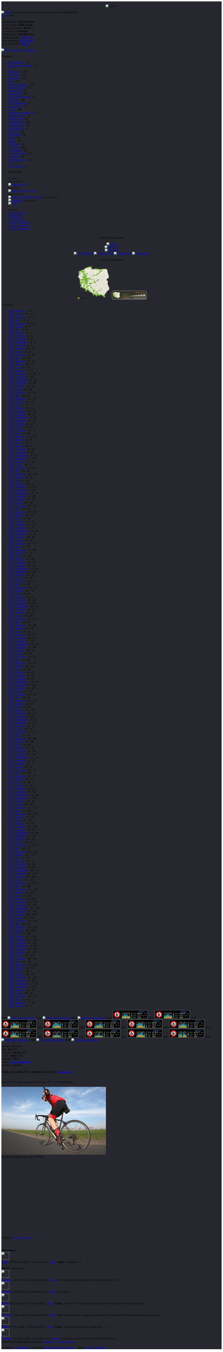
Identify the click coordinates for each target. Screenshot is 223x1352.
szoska (12, 140)
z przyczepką (15, 166)
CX (10, 68)
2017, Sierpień (16, 650)
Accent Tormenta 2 (18, 225)
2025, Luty (14, 367)
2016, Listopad (16, 678)
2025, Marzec (16, 364)
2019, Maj (14, 584)
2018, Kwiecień (17, 625)
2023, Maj (14, 433)
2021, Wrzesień (16, 496)
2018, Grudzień (17, 600)
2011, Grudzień (16, 864)
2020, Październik (18, 530)
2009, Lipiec (15, 955)
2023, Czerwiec (17, 430)
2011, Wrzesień (16, 873)
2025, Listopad (16, 339)
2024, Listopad (16, 376)
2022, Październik (18, 455)
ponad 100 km (16, 122)
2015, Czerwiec (17, 732)
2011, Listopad (16, 867)
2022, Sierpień (16, 461)
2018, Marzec (16, 628)
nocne (11, 109)
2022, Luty (14, 480)
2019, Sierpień (16, 574)
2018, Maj (14, 622)
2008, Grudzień (17, 977)
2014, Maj (14, 772)
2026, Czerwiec (17, 317)
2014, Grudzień (17, 750)
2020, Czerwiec (17, 543)
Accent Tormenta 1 (18, 222)
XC (10, 162)
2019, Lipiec (15, 578)
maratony (13, 100)
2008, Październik (18, 983)
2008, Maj (14, 999)
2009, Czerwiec (17, 958)
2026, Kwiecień (17, 323)
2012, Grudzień (17, 826)
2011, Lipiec (15, 879)
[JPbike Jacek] (50, 1039)
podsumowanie (16, 115)
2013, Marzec (16, 816)
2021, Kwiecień (17, 511)
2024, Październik (18, 379)
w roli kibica (15, 150)
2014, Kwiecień (17, 776)
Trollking (6, 1279)
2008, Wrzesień (16, 986)
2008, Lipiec (15, 993)
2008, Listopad (16, 980)
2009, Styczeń (16, 974)
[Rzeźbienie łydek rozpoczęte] (53, 1153)
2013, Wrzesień (16, 798)
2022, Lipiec (15, 464)
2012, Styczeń (16, 861)
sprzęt (11, 137)
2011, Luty (14, 895)
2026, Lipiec (15, 313)
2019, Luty (14, 593)
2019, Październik (18, 568)
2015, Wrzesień (16, 722)
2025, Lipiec (15, 351)
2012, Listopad (16, 829)
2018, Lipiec (15, 615)
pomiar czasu (15, 118)
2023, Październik (18, 417)
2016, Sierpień (16, 688)
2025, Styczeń (16, 370)
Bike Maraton (16, 62)
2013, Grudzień (17, 788)
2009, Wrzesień (16, 949)
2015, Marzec (16, 741)
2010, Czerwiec (17, 920)
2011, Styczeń (16, 898)
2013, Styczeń (16, 823)
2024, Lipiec (15, 389)
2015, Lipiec (15, 728)
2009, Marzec (16, 967)
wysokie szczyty (17, 159)
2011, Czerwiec (17, 883)
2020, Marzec (16, 552)
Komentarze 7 (65, 1071)
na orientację (15, 106)
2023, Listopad (16, 414)
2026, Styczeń (16, 332)
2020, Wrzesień (16, 533)
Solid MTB (14, 134)
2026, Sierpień (16, 310)
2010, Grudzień (17, 901)
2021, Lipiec (15, 502)
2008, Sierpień (16, 989)
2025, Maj (14, 357)
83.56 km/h (26, 40)
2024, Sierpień (16, 386)
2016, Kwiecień (17, 700)
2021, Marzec (16, 515)
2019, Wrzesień (16, 571)
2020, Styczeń (16, 559)
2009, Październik (18, 945)
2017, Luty (14, 669)
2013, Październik (18, 794)
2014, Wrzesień (16, 760)
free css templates (95, 1347)
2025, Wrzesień (16, 345)
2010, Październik (18, 908)
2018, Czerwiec (17, 618)
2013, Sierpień (16, 801)
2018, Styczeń (16, 634)
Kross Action (15, 219)
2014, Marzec (16, 779)
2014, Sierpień (16, 763)
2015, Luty (14, 744)
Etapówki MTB (17, 87)
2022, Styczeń (16, 483)
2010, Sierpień (16, 914)
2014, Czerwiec (17, 769)
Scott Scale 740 (16, 212)
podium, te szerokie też (21, 112)
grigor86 (6, 1291)
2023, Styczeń (16, 445)
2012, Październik (18, 832)
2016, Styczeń (16, 710)
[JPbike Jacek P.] (144, 1027)
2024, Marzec (16, 401)
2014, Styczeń (16, 785)
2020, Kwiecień (17, 549)
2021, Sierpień (16, 499)
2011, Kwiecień (17, 889)
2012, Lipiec (15, 842)
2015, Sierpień (16, 725)
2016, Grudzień (17, 675)
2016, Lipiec (15, 691)
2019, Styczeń (16, 596)
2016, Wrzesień (16, 684)
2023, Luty (14, 442)
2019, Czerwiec (17, 581)
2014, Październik (18, 757)
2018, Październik (18, 606)
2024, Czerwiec (17, 392)
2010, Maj (14, 923)
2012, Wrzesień (16, 835)
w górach (13, 147)
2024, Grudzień (17, 373)
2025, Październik (18, 342)
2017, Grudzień (17, 637)
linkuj (53, 1261)
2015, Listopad (16, 716)
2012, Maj (14, 848)
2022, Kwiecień (17, 474)
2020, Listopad (16, 527)
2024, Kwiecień (17, 398)
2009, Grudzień (17, 939)
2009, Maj (14, 961)
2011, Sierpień (16, 876)
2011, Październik (18, 870)
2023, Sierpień (16, 423)
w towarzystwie (17, 153)
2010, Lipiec (15, 917)
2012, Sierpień (16, 839)
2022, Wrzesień (16, 458)
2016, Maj (14, 697)
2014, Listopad (16, 754)
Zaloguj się (50, 1341)
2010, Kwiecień (17, 927)
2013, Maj (14, 810)
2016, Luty (14, 706)
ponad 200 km (16, 125)
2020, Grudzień (17, 524)
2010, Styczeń (16, 936)
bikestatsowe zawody (20, 65)
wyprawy (13, 156)
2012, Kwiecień (17, 851)
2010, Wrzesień (16, 911)
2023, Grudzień (17, 411)
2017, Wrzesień (16, 647)
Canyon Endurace (21, 1061)
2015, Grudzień (17, 713)
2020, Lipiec (15, 540)
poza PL (12, 131)
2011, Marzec (15, 892)
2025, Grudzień (17, 335)
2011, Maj (14, 886)
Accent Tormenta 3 (18, 228)
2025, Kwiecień (17, 361)
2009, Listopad (16, 942)
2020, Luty (14, 555)
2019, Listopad (16, 565)
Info (3, 15)
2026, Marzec (16, 326)
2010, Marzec (16, 930)
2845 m (25, 43)
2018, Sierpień (16, 612)
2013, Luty (14, 820)
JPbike (5, 1261)
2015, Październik (18, 719)
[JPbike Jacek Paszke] (22, 1017)
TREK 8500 (15, 216)
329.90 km (26, 37)
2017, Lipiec (15, 653)
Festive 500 (14, 90)
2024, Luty (14, 405)
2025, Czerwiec (17, 354)
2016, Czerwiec (17, 694)
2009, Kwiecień (17, 964)
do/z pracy (14, 78)
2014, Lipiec (15, 766)
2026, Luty (14, 329)
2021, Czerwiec (17, 505)
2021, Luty (14, 518)
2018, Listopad (16, 603)
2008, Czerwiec (17, 996)
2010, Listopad (16, 905)
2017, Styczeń (16, 672)
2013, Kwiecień (17, 813)
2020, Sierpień (16, 537)
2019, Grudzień (17, 562)
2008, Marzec (16, 1005)
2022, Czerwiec (17, 467)
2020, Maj (14, 546)
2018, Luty (14, 631)
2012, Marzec (16, 854)
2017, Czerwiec (17, 656)
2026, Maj (14, 320)
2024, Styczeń (16, 408)
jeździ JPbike (21, 1347)
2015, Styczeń (16, 747)
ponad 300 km (16, 128)
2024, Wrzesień (16, 383)
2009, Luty (14, 971)
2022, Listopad (16, 452)
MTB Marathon (17, 103)
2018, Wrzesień (16, 609)
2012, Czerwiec (17, 845)
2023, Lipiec (15, 427)
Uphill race (14, 144)
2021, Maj (14, 508)
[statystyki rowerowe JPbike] (18, 50)
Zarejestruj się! (67, 1341)
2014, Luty (14, 782)
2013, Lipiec (15, 804)
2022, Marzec (16, 477)
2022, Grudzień (17, 449)
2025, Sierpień (16, 348)
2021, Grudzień (17, 486)
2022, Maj (14, 471)
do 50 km (13, 74)
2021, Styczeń (16, 521)
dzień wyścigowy (18, 84)
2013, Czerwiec (17, 807)
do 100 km (14, 71)
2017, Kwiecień (17, 662)
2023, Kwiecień (17, 436)
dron (10, 81)
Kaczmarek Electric (19, 96)
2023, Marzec (16, 439)
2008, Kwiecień (17, 1002)
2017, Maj (14, 659)
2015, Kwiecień (17, 738)
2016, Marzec (16, 703)
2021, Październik (18, 493)
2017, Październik (18, 644)
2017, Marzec (16, 666)
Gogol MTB (15, 93)
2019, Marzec (16, 590)
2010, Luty (14, 933)
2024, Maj (14, 395)
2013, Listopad (16, 791)
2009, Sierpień (16, 952)
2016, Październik (18, 681)
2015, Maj (14, 735)
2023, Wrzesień (16, 420)
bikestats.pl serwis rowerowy (60, 1347)
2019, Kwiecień (17, 587)
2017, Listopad (16, 640)
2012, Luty (14, 857)
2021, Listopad (16, 489)
